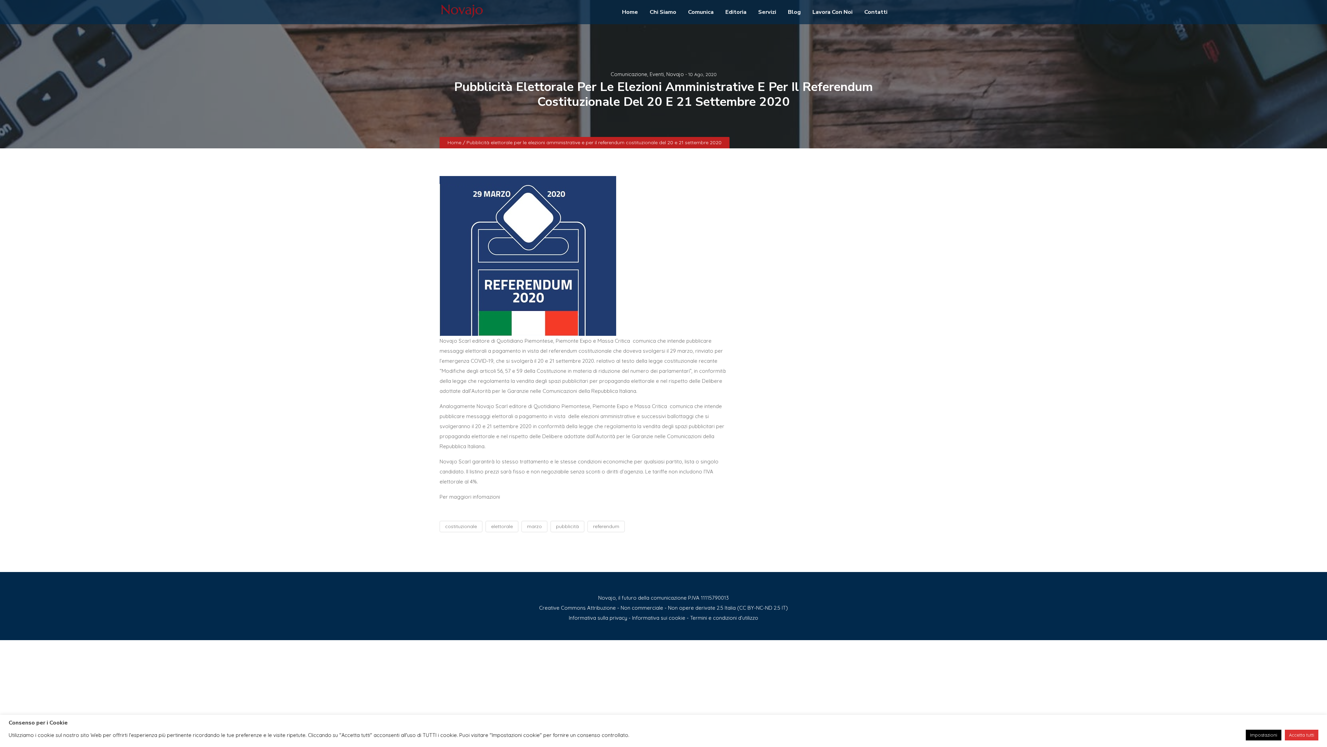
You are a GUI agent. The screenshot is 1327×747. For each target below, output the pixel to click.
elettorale (502, 526)
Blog (794, 12)
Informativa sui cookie (658, 618)
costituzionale (461, 526)
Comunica (701, 12)
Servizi (767, 12)
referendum (606, 526)
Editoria (735, 12)
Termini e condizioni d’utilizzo (724, 618)
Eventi (657, 74)
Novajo (675, 74)
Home (630, 12)
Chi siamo (663, 12)
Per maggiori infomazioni (470, 497)
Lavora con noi (832, 12)
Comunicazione (629, 74)
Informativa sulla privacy (598, 618)
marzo (534, 526)
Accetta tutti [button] (1301, 735)
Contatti (875, 12)
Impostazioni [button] (1263, 735)
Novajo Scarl (455, 341)
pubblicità (567, 526)
